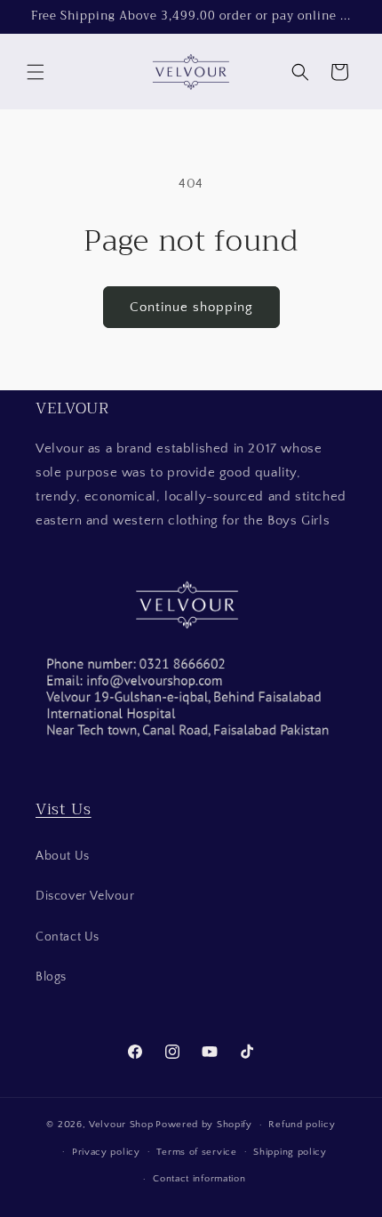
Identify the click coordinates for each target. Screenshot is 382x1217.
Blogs (51, 977)
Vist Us (64, 809)
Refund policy (301, 1124)
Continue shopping (191, 307)
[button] (35, 72)
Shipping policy (290, 1152)
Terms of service (196, 1152)
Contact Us (67, 937)
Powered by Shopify (203, 1124)
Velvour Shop (121, 1124)
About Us (63, 856)
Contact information (199, 1178)
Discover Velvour (85, 896)
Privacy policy (106, 1152)
